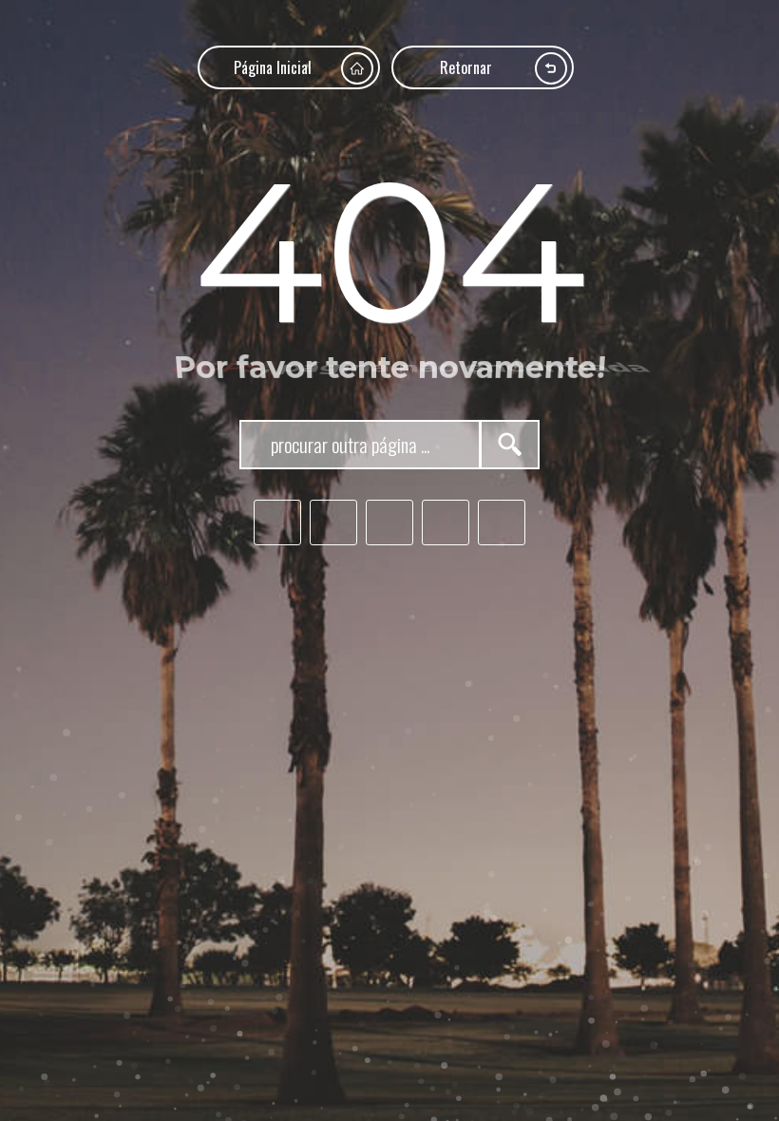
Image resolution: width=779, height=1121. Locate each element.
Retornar (466, 67)
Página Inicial (273, 67)
